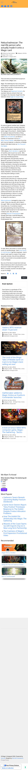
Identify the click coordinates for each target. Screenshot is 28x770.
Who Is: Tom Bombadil (8, 576)
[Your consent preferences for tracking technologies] (25, 767)
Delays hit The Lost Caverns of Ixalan (12, 564)
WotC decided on (14, 151)
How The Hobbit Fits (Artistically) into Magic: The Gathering (14, 518)
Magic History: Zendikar (9, 553)
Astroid (3, 758)
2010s (4, 485)
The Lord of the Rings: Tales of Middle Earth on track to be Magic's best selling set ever (12, 360)
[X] (10, 273)
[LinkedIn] (13, 273)
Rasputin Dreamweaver (13, 213)
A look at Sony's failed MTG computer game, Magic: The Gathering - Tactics (14, 429)
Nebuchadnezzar (6, 200)
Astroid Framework (17, 758)
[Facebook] (8, 273)
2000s (4, 483)
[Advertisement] (14, 23)
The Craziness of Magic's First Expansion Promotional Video (15, 533)
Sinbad (7, 140)
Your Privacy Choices (12, 765)
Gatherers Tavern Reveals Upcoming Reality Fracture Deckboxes (14, 499)
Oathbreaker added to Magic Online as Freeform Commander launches (13, 395)
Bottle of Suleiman (9, 136)
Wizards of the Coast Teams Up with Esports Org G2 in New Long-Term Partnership (15, 525)
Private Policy (5, 760)
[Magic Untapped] (14, 2)
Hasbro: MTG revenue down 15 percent (11, 328)
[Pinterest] (16, 273)
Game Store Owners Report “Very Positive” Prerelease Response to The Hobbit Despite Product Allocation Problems (14, 509)
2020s (4, 487)
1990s (4, 482)
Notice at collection (8, 768)
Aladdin (11, 140)
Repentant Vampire (17, 91)
